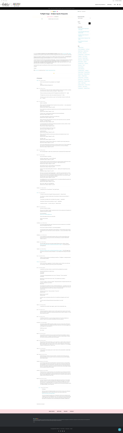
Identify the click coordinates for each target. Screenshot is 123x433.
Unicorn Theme (87, 84)
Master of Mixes (80, 72)
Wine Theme (85, 86)
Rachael (38, 261)
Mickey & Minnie (86, 74)
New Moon (64, 53)
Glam (84, 65)
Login (113, 0)
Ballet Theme (80, 51)
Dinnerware (80, 59)
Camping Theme (80, 54)
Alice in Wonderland (81, 49)
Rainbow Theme (87, 81)
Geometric (86, 63)
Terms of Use (67, 428)
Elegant (85, 61)
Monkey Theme (84, 75)
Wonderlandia (80, 88)
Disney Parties (80, 61)
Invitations (86, 70)
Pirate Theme (80, 79)
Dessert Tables (85, 58)
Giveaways (80, 65)
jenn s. (39, 387)
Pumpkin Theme (80, 81)
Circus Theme (85, 56)
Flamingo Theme (81, 63)
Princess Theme (86, 79)
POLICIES (65, 411)
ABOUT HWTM (51, 411)
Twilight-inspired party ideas (50, 70)
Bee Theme (80, 52)
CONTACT (72, 411)
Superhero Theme (81, 84)
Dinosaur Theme (85, 59)
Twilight (69, 53)
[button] (120, 4)
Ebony (37, 80)
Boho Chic (84, 52)
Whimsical (80, 86)
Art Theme (87, 49)
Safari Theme (83, 82)
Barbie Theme (86, 51)
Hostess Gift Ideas (81, 68)
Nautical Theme (80, 77)
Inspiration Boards (81, 70)
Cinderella (79, 56)
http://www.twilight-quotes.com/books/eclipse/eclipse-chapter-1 (51, 244)
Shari (37, 192)
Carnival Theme (87, 54)
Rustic (79, 82)
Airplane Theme (80, 47)
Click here (37, 70)
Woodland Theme (87, 88)
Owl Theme (86, 77)
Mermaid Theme (87, 72)
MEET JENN (59, 411)
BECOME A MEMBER (119, 0)
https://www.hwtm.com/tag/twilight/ (48, 393)
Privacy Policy (63, 428)
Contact (71, 428)
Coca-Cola (80, 58)
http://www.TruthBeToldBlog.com (46, 214)
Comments (56, 16)
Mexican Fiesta (80, 74)
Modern (79, 75)
